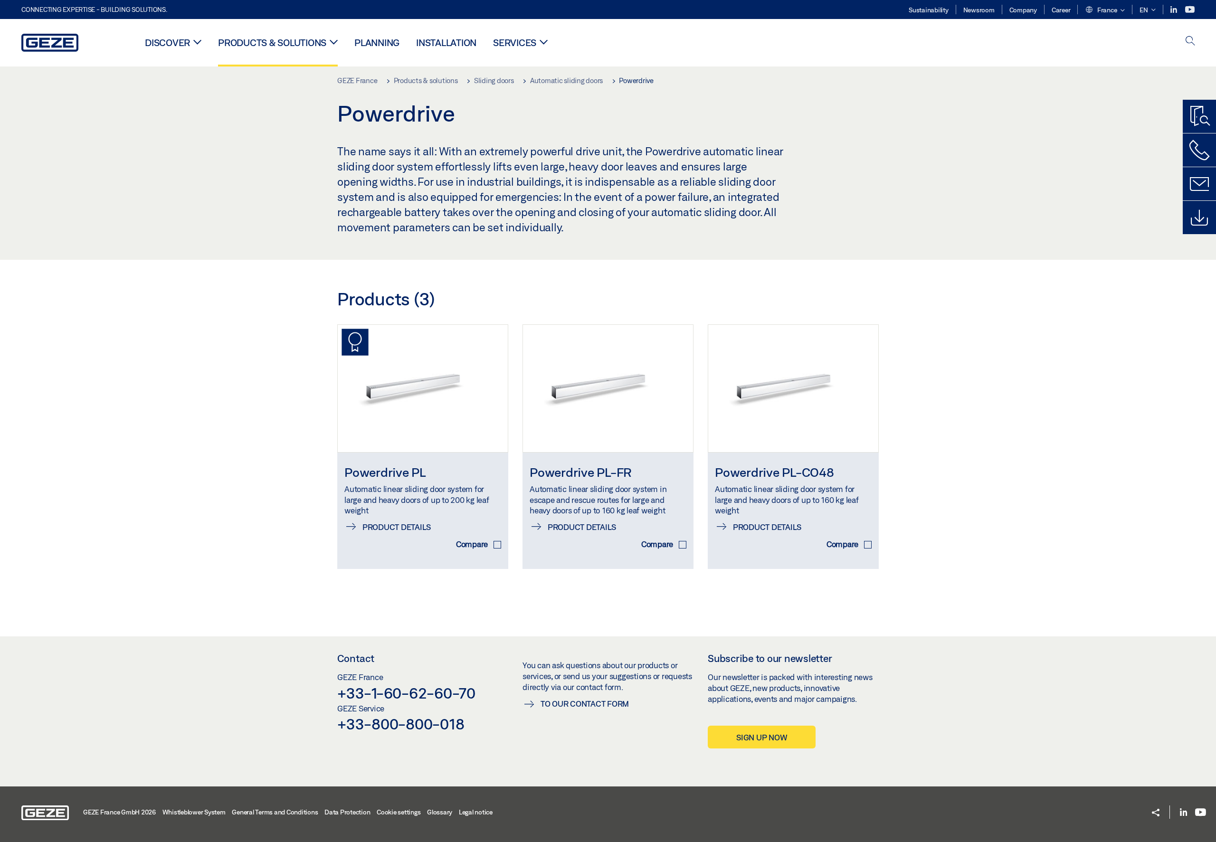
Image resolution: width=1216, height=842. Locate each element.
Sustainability (929, 10)
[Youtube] (1190, 10)
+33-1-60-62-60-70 (406, 692)
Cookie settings (398, 812)
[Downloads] (1199, 217)
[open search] (1190, 41)
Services (514, 42)
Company (1023, 10)
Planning (376, 42)
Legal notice (476, 812)
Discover (167, 42)
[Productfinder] (1199, 116)
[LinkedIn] (1174, 10)
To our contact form (585, 703)
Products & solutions (272, 42)
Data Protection (347, 812)
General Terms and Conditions (275, 812)
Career (1061, 10)
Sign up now (761, 737)
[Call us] (1199, 150)
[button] (1105, 10)
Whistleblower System (194, 812)
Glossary (439, 812)
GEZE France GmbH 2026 (119, 812)
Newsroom (979, 10)
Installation (446, 42)
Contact (355, 658)
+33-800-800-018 (400, 723)
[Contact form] (1199, 183)
